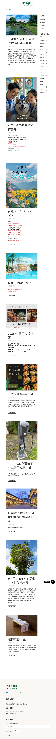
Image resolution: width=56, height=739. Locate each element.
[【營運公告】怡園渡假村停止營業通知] (21, 25)
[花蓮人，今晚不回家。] (21, 185)
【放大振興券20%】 (21, 394)
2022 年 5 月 (43, 81)
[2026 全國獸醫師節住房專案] (21, 99)
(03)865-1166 (13, 713)
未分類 (11, 397)
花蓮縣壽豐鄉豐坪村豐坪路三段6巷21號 (16, 704)
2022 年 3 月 (43, 87)
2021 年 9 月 (43, 92)
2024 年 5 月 (43, 66)
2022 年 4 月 (43, 84)
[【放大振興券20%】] (21, 377)
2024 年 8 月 (43, 60)
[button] (53, 582)
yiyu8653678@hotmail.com (17, 711)
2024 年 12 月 (44, 52)
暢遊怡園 (42, 22)
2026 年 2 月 (43, 40)
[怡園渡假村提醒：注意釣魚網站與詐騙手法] (21, 499)
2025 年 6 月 (43, 46)
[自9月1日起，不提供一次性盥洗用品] (21, 557)
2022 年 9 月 (43, 75)
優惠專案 (42, 19)
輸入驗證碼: (9, 731)
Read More (12, 68)
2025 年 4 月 (43, 49)
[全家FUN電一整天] (21, 266)
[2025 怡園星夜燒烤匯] (21, 317)
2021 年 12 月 (44, 90)
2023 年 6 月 (43, 69)
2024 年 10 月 (44, 55)
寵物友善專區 (17, 639)
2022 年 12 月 (44, 72)
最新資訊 (11, 46)
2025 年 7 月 (43, 43)
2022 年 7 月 (43, 78)
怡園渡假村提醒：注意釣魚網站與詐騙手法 (21, 517)
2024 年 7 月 (43, 63)
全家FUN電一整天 (20, 283)
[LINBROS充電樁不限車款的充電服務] (21, 440)
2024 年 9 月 (43, 57)
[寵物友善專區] (21, 625)
